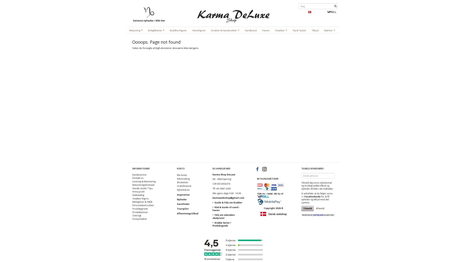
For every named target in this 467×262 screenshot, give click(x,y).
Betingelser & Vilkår (142, 201)
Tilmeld (307, 208)
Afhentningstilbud (187, 213)
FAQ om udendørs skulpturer (224, 216)
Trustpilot (183, 208)
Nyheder (182, 199)
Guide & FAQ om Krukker (228, 202)
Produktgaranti (140, 208)
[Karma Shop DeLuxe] (233, 14)
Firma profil (138, 191)
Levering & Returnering (144, 181)
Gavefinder (183, 204)
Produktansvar (140, 212)
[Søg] (335, 6)
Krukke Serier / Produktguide (222, 224)
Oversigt (136, 215)
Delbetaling (138, 195)
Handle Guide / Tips (142, 188)
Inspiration (183, 194)
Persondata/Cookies (143, 205)
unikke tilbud (319, 185)
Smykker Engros (140, 198)
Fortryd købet (139, 218)
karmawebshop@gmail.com (228, 197)
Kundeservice (139, 174)
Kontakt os (138, 177)
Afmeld (320, 208)
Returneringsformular (143, 184)
